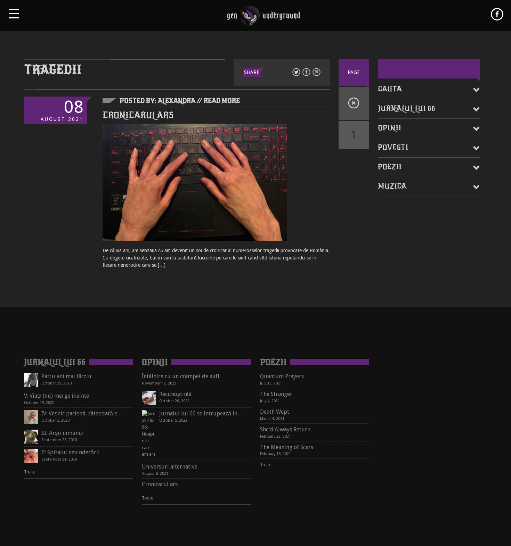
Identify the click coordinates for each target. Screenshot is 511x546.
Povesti (393, 147)
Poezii (390, 167)
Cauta (390, 89)
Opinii (389, 128)
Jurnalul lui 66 (406, 108)
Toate (29, 471)
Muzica (392, 186)
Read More (222, 101)
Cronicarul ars (138, 115)
